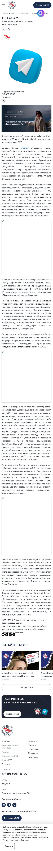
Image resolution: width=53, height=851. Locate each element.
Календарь (33, 749)
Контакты (33, 757)
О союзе (6, 741)
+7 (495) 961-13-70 (14, 773)
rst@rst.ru (6, 783)
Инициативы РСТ (10, 756)
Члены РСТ (7, 760)
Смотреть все (26, 687)
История (6, 752)
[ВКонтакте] (3, 634)
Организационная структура (10, 746)
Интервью (24, 13)
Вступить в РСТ (42, 5)
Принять (9, 846)
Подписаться (12, 713)
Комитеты (33, 741)
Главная (5, 13)
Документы (33, 753)
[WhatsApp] (13, 634)
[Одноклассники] (6, 634)
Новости (14, 13)
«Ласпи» (24, 148)
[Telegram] (10, 634)
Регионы (6, 764)
